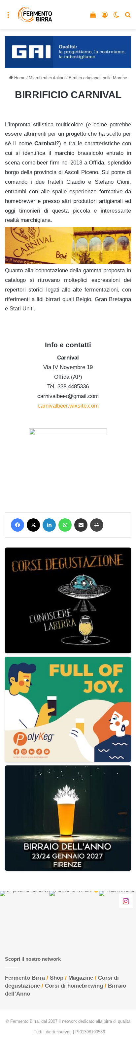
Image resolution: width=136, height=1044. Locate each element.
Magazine (80, 978)
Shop (56, 978)
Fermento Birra (25, 978)
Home (19, 77)
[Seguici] (125, 901)
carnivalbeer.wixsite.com (68, 406)
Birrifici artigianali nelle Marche (98, 77)
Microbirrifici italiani (47, 77)
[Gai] (68, 51)
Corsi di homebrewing (74, 986)
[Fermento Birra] (35, 15)
